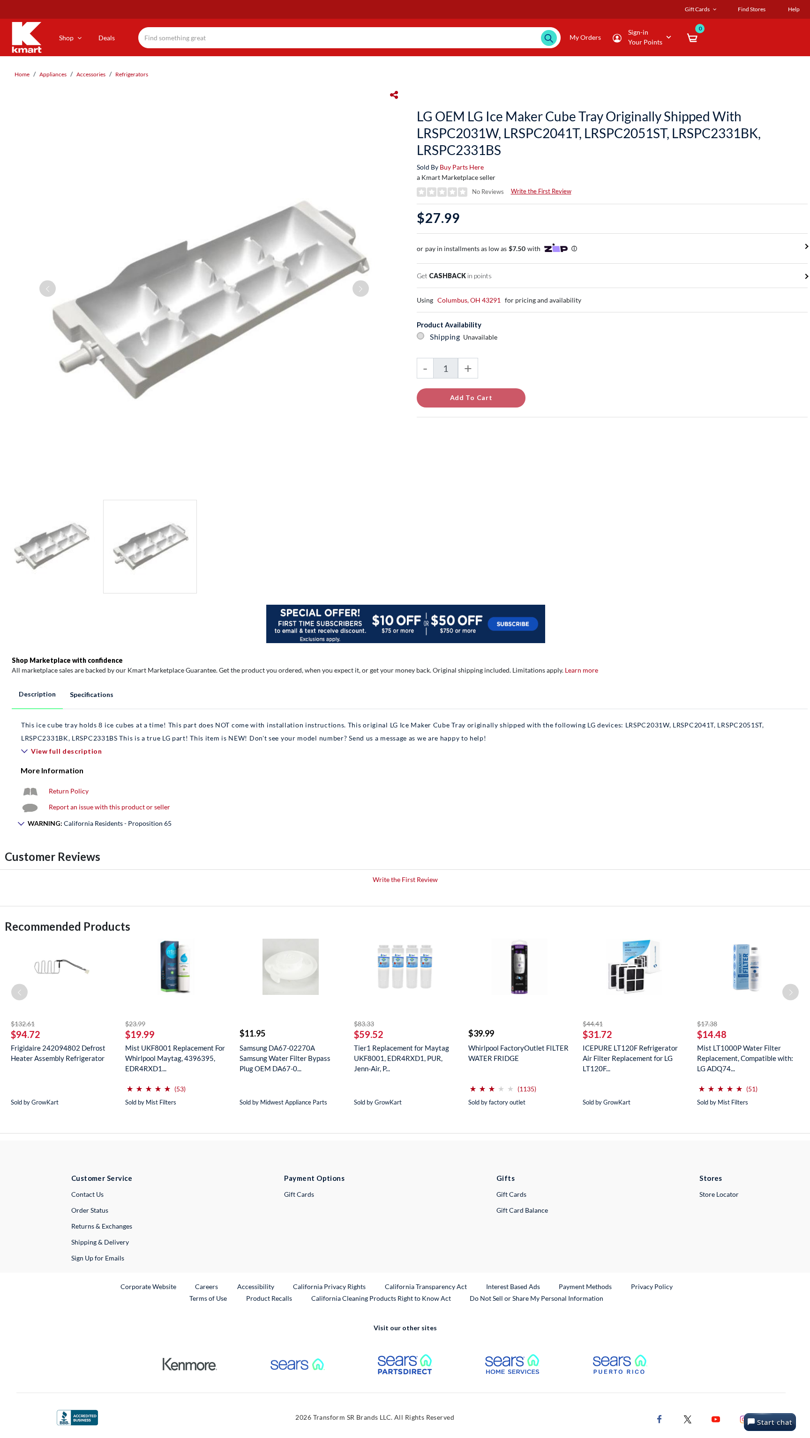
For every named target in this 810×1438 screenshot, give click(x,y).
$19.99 (140, 1034)
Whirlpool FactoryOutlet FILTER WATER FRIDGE (518, 1053)
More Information (52, 770)
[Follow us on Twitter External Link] (687, 1418)
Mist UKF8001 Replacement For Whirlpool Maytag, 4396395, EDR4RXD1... (175, 1058)
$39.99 (481, 1033)
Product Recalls (269, 1298)
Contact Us (87, 1194)
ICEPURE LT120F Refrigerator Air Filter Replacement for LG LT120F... (630, 1058)
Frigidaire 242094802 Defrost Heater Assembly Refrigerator (58, 1053)
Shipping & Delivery (100, 1242)
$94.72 (25, 1034)
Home (22, 74)
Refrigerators (131, 74)
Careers (207, 1286)
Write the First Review (541, 191)
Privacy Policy (652, 1286)
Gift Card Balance (522, 1210)
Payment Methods (585, 1286)
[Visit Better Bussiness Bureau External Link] (77, 1417)
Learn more (581, 670)
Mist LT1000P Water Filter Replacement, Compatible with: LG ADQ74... (745, 1058)
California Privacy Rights (329, 1286)
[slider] (148, 1085)
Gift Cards (299, 1194)
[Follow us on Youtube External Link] (715, 1418)
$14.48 (712, 1034)
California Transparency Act (426, 1286)
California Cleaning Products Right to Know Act (381, 1298)
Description (37, 694)
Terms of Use (208, 1298)
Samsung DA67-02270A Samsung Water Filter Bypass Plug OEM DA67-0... (285, 1058)
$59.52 (368, 1034)
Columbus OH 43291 (469, 300)
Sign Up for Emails (97, 1258)
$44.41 (593, 1024)
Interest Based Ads (513, 1286)
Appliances (53, 74)
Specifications (91, 694)
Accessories (90, 74)
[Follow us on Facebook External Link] (659, 1418)
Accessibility (255, 1286)
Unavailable (481, 337)
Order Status (89, 1210)
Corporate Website (148, 1286)
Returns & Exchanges (101, 1226)
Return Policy (69, 791)
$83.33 (364, 1024)
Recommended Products (67, 926)
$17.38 (707, 1024)
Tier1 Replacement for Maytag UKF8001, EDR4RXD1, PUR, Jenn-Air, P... (401, 1058)
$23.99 (135, 1024)
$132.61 (23, 1024)
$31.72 (597, 1034)
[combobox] (349, 37)
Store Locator (719, 1194)
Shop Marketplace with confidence (67, 660)
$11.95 (252, 1033)
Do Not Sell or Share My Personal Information (536, 1298)
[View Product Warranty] (30, 791)
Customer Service (102, 1178)
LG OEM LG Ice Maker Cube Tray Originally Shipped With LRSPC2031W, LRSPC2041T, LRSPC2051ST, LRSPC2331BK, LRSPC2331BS (589, 133)
